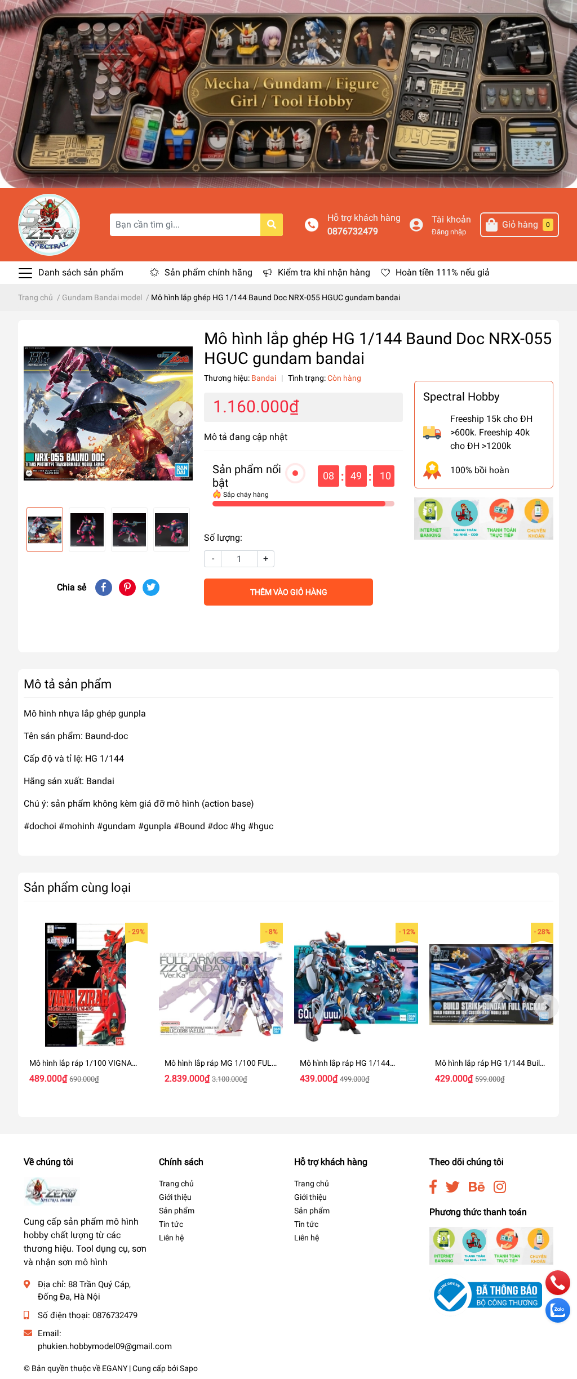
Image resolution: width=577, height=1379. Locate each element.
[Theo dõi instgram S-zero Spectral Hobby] (500, 1187)
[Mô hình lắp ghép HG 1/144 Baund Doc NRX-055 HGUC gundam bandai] (108, 413)
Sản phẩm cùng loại (77, 887)
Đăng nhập (449, 232)
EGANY (114, 1368)
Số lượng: (223, 537)
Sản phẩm (176, 1210)
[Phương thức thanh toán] (483, 518)
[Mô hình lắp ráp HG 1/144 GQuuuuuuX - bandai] (356, 985)
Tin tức (171, 1224)
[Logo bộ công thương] (485, 1294)
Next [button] (180, 413)
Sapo (189, 1368)
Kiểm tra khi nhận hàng (324, 272)
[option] (108, 413)
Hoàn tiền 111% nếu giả (443, 272)
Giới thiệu (175, 1197)
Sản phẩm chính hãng (208, 272)
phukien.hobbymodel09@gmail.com (105, 1346)
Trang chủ (176, 1183)
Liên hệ (171, 1237)
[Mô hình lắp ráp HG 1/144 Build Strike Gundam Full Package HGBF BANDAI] (491, 985)
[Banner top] (288, 93)
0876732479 (352, 231)
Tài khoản (451, 219)
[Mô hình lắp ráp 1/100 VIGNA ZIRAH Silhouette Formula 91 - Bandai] (86, 985)
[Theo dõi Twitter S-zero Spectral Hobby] (453, 1187)
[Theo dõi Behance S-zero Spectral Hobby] (477, 1187)
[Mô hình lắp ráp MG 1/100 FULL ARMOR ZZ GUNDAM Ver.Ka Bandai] (221, 985)
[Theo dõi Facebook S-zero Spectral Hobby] (433, 1187)
